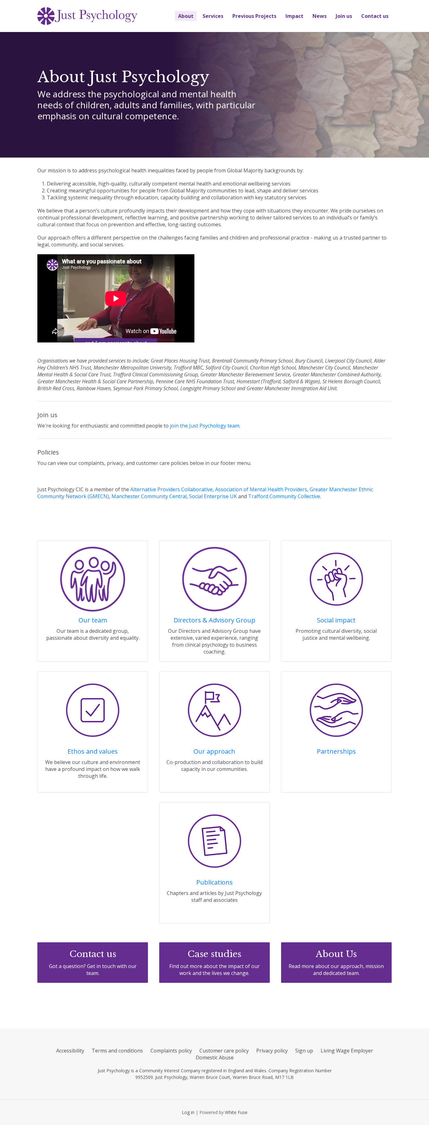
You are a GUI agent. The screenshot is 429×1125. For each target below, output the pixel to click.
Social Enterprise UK (213, 496)
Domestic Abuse (215, 1057)
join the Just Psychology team (204, 425)
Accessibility (70, 1050)
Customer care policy (224, 1050)
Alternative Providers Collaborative (171, 489)
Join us (344, 16)
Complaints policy (171, 1050)
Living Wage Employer (347, 1050)
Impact (294, 16)
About (185, 16)
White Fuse (236, 1112)
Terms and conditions (117, 1050)
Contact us (374, 16)
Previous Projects (254, 16)
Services (213, 16)
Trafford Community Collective (284, 496)
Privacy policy (272, 1050)
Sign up (304, 1050)
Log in (188, 1112)
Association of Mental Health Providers (261, 489)
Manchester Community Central (149, 496)
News (319, 16)
